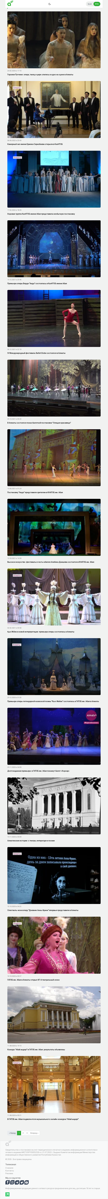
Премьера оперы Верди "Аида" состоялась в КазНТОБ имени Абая (37, 283)
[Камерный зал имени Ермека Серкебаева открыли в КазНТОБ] (54, 110)
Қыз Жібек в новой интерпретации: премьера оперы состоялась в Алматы (40, 632)
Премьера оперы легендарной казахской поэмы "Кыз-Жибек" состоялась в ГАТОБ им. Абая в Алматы (53, 701)
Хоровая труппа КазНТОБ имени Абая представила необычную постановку (41, 214)
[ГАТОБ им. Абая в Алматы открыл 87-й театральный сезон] (54, 946)
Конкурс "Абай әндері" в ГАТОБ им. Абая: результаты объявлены (36, 1050)
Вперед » (34, 1133)
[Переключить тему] (49, 4)
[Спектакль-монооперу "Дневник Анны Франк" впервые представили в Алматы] (54, 876)
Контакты (9, 1171)
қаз (90, 4)
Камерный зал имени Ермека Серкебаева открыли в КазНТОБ (35, 144)
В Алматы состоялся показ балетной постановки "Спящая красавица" (39, 423)
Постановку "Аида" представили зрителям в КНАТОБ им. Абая (35, 492)
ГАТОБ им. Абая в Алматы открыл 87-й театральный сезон (33, 980)
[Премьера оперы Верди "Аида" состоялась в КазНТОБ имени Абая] (54, 249)
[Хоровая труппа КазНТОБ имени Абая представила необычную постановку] (54, 180)
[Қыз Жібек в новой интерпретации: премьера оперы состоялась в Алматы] (54, 597)
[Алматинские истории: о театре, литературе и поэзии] (54, 806)
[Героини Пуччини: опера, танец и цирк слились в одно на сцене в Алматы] (54, 40)
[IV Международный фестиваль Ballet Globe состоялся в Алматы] (54, 319)
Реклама (9, 1173)
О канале (9, 1168)
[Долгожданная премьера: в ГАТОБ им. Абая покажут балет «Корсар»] (54, 737)
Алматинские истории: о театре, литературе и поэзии (31, 841)
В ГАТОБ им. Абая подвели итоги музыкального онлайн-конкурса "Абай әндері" (43, 1119)
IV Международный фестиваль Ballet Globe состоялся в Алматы (36, 353)
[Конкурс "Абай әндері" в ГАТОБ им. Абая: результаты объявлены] (54, 1015)
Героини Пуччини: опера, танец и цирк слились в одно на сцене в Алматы (40, 75)
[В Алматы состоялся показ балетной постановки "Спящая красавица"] (54, 388)
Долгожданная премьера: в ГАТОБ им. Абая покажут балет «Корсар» (38, 771)
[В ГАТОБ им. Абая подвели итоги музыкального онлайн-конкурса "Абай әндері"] (54, 1085)
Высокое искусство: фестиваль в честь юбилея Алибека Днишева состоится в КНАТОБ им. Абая (50, 562)
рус (97, 4)
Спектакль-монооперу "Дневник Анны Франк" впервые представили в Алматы (42, 910)
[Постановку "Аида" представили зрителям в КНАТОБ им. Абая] (54, 458)
